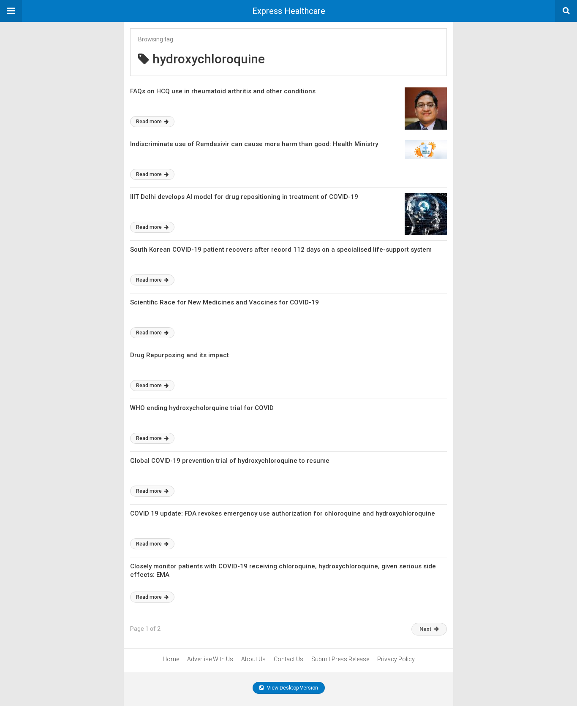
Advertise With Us (210, 659)
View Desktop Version (292, 688)
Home (171, 659)
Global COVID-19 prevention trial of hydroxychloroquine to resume (229, 460)
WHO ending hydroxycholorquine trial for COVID (202, 408)
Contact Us (288, 659)
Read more (149, 122)
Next (425, 629)
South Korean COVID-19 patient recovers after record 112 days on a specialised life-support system (281, 249)
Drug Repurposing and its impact (179, 355)
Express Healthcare (288, 11)
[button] (11, 11)
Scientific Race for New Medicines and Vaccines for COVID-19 (224, 302)
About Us (253, 659)
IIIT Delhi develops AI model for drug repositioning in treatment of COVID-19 (244, 197)
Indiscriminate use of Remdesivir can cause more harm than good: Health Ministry (254, 144)
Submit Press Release (340, 659)
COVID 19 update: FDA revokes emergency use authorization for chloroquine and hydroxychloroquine (282, 513)
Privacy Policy (396, 659)
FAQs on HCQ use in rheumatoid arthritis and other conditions (223, 91)
